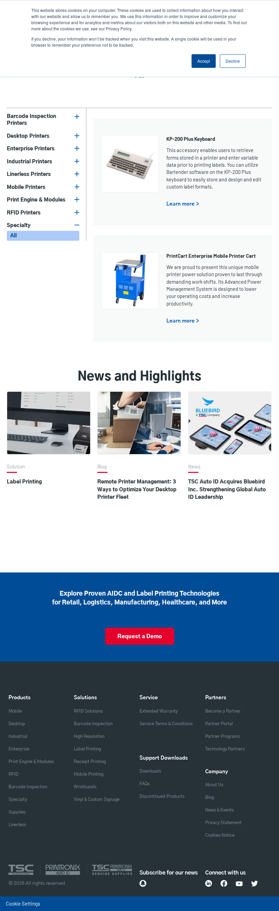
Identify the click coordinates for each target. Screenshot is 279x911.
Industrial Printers (29, 161)
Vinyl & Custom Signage (96, 799)
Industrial (18, 736)
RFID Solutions (88, 711)
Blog (209, 797)
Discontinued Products (162, 796)
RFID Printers (23, 212)
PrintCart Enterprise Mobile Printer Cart (211, 256)
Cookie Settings (23, 903)
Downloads (150, 771)
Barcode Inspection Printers (31, 120)
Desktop (17, 724)
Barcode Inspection (28, 787)
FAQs (145, 784)
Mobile (15, 711)
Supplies (17, 812)
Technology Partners (225, 749)
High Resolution (89, 736)
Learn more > (182, 204)
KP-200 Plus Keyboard (190, 139)
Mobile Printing (88, 774)
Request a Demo (139, 636)
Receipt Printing (90, 762)
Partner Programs (222, 736)
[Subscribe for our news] (143, 883)
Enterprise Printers (30, 148)
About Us (214, 785)
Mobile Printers (26, 187)
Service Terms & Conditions (166, 724)
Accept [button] (203, 61)
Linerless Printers (29, 174)
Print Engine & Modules (36, 200)
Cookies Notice (219, 835)
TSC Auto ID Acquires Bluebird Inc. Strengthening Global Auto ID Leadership (227, 489)
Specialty (19, 225)
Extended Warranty (159, 711)
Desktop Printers (28, 136)
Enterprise (19, 749)
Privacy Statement (223, 823)
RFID (13, 774)
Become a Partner (223, 711)
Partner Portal (219, 724)
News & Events (219, 810)
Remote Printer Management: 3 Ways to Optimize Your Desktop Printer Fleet (137, 489)
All (13, 235)
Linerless (17, 825)
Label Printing (24, 481)
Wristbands (85, 787)
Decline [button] (233, 61)
